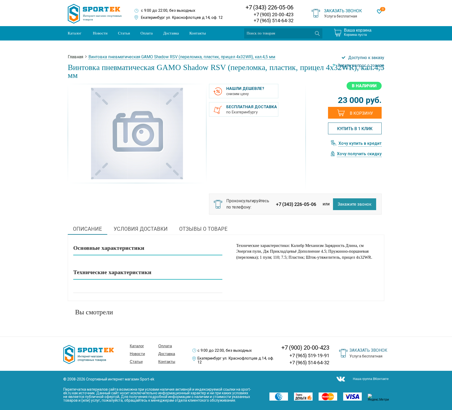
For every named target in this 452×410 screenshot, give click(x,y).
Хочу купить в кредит (360, 143)
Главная (75, 56)
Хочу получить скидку (359, 154)
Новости (100, 33)
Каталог (74, 33)
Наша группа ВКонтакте (371, 378)
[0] (379, 11)
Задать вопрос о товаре (361, 65)
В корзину (361, 113)
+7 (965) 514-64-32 (273, 20)
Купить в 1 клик (354, 128)
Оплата (146, 33)
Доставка (171, 33)
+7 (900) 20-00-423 (273, 14)
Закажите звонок (354, 204)
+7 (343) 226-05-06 (269, 7)
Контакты (197, 33)
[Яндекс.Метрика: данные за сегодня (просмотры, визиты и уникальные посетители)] (380, 397)
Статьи (124, 33)
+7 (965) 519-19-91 (309, 355)
